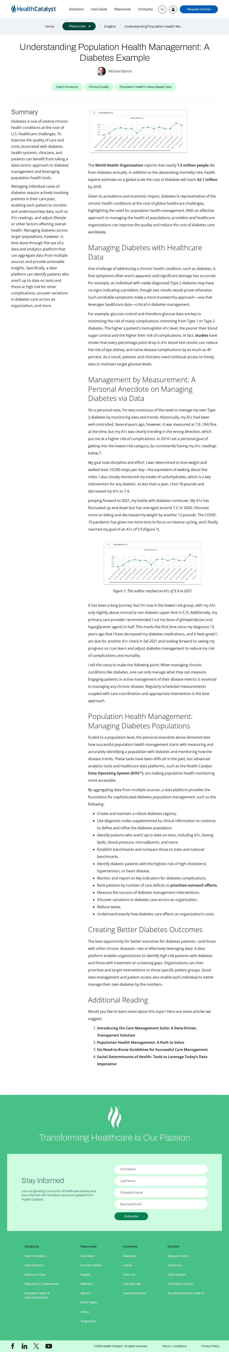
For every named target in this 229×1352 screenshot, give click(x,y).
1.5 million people (193, 165)
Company (145, 9)
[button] (79, 26)
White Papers (89, 1302)
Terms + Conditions (174, 1346)
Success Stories (91, 1265)
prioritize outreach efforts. (194, 885)
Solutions (76, 9)
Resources (122, 9)
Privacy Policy (210, 1346)
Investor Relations (134, 1293)
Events (127, 1265)
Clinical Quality (34, 1265)
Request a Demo (199, 9)
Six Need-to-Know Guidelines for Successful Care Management (152, 1049)
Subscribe (131, 1216)
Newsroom (130, 1256)
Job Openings (132, 1283)
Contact (173, 1246)
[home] (38, 9)
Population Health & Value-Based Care (37, 1295)
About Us (129, 1274)
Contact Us (175, 1265)
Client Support (177, 1274)
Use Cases (99, 9)
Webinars (86, 1283)
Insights (110, 26)
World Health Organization (119, 165)
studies (201, 335)
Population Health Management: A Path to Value (140, 1042)
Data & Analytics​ (35, 1256)
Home (49, 26)
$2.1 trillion (207, 179)
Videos (85, 1311)
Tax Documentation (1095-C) (186, 1293)
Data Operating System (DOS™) (115, 773)
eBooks (85, 1293)
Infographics (88, 1321)
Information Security (180, 1283)
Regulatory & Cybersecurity (42, 1283)
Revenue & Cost (35, 1274)
